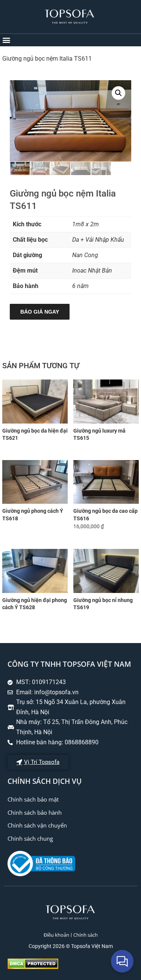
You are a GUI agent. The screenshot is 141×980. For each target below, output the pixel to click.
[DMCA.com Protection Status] (33, 967)
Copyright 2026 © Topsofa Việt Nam (71, 946)
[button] (6, 40)
